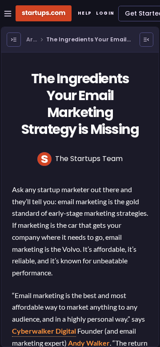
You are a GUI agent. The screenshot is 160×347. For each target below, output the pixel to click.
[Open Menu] (14, 39)
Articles (31, 40)
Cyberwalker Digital (44, 331)
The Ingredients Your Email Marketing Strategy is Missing (89, 40)
